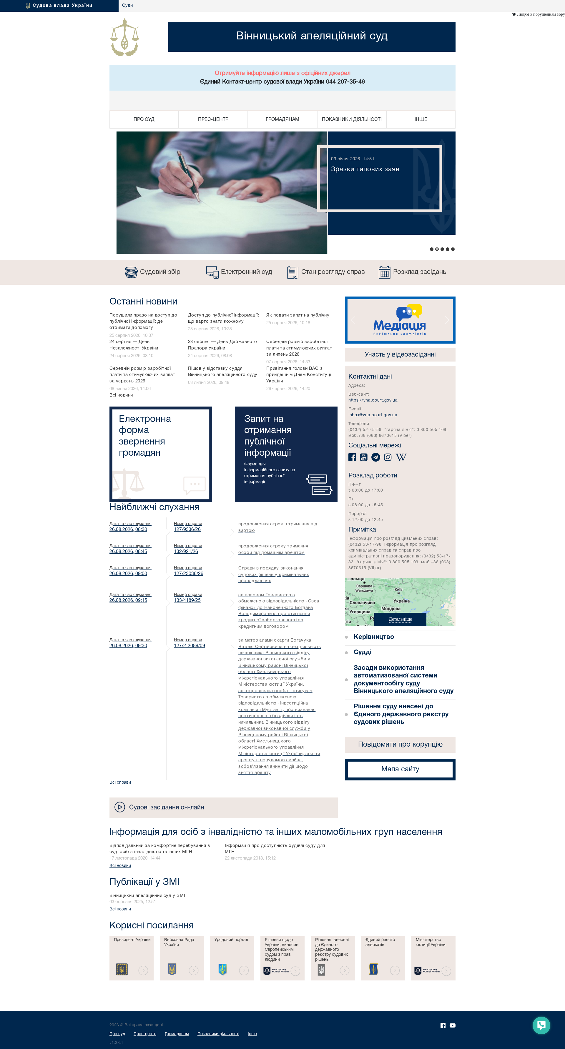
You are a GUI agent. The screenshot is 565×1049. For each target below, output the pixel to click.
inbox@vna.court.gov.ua (372, 415)
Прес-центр (145, 1034)
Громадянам (177, 1034)
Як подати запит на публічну (297, 315)
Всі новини (121, 395)
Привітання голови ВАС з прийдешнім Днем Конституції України (299, 375)
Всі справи (120, 783)
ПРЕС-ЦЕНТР (213, 120)
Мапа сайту (400, 769)
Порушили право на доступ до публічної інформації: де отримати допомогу (143, 321)
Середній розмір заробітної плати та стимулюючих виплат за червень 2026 (142, 375)
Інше (252, 1034)
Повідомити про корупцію (400, 745)
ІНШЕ (421, 120)
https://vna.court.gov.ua (373, 400)
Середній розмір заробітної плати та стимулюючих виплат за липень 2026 (299, 348)
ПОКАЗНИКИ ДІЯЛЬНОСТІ (352, 120)
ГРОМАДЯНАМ (282, 120)
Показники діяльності (218, 1034)
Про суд (117, 1034)
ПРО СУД (144, 120)
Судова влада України (63, 6)
